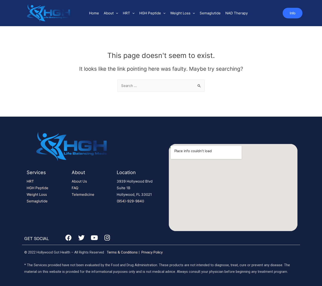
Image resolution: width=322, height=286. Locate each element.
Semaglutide (210, 13)
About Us (79, 181)
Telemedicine (83, 194)
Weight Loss (180, 13)
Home (94, 13)
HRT (126, 13)
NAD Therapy (236, 13)
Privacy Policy (152, 252)
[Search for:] (161, 85)
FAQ (75, 188)
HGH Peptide (150, 13)
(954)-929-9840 (130, 201)
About (109, 13)
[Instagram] (107, 237)
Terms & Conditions (122, 252)
